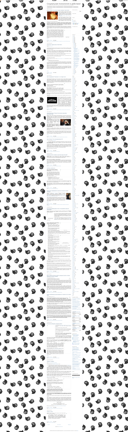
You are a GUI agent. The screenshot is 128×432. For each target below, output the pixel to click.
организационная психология (75, 195)
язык (72, 292)
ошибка (73, 196)
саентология (73, 229)
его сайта (64, 58)
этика (72, 289)
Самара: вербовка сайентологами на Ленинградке (76, 323)
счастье (73, 253)
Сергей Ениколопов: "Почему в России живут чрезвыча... (76, 53)
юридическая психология (74, 291)
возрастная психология (74, 95)
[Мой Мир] (75, 23)
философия (73, 275)
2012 (73, 41)
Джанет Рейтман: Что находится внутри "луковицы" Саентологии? (58, 10)
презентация (73, 211)
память (73, 197)
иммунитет (73, 127)
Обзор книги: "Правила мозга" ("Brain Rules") (54, 44)
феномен (73, 273)
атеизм (49, 151)
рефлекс (73, 228)
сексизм (73, 230)
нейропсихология (53, 188)
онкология (73, 194)
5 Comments (51, 40)
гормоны (73, 107)
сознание (73, 237)
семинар (73, 232)
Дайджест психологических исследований (76, 341)
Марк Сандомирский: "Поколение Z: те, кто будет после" (56, 76)
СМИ (72, 236)
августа (74, 46)
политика (73, 208)
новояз (73, 187)
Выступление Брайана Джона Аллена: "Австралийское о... (76, 60)
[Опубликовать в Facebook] (55, 40)
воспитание (52, 109)
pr (72, 295)
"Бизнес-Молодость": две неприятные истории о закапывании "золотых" (76, 301)
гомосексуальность (74, 106)
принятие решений (74, 213)
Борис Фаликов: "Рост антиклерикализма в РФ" (55, 139)
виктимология (53, 292)
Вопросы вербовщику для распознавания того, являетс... (76, 64)
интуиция (73, 132)
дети (55, 109)
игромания (73, 126)
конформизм (73, 150)
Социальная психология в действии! (64, 4)
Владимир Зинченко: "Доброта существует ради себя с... (76, 56)
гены (51, 188)
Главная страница (59, 424)
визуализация (73, 90)
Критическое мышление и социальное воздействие (76, 335)
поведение (58, 109)
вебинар (73, 88)
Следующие (48, 424)
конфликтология (74, 149)
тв (72, 255)
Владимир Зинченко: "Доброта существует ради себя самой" (57, 154)
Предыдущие (69, 424)
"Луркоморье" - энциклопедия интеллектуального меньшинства (75, 347)
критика (73, 154)
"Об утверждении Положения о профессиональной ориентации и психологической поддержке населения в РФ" (76, 350)
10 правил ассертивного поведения (75, 356)
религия (56, 151)
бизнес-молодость (74, 85)
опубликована (49, 195)
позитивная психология (74, 207)
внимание (73, 93)
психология (73, 217)
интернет (73, 131)
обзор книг (51, 73)
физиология (57, 188)
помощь (73, 209)
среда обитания (67, 204)
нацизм (54, 422)
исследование (58, 204)
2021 (73, 35)
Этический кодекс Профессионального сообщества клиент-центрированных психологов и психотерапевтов (76, 364)
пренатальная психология (75, 212)
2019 (73, 36)
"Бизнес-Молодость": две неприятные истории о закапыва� (76, 328)
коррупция (73, 153)
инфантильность (74, 133)
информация (73, 135)
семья (73, 233)
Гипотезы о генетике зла (51, 168)
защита (55, 320)
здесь (54, 296)
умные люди (68, 109)
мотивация (73, 176)
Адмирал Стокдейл (49, 376)
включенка (53, 320)
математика (73, 167)
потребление (60, 109)
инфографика (73, 134)
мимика (73, 168)
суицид (73, 252)
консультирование (74, 148)
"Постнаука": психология (74, 351)
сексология (73, 231)
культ (57, 292)
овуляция (73, 192)
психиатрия (73, 215)
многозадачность (74, 170)
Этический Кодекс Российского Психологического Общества (75, 361)
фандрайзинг (73, 271)
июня (74, 68)
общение (57, 320)
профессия (73, 214)
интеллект (73, 129)
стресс (73, 249)
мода (72, 172)
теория (58, 292)
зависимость (55, 204)
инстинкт (73, 128)
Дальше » (48, 107)
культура (54, 151)
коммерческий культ (74, 147)
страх (72, 248)
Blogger (77, 430)
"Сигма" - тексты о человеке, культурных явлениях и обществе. (76, 354)
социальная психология (64, 109)
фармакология (73, 272)
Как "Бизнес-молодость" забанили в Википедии (76, 316)
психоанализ (73, 216)
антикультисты (50, 292)
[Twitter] (74, 23)
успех (73, 270)
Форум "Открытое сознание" (76, 344)
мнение (73, 169)
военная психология (74, 94)
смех (72, 235)
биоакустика (73, 86)
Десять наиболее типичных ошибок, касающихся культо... (76, 62)
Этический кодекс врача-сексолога (75, 365)
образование (73, 189)
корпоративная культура (74, 152)
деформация (73, 115)
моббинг (73, 171)
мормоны (73, 175)
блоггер (73, 87)
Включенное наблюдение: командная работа (54, 323)
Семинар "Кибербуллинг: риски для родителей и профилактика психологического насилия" (76, 306)
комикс (73, 146)
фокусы (73, 277)
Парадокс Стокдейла (50, 361)
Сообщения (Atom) (61, 426)
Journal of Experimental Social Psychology (76, 357)
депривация (73, 113)
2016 (73, 38)
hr (72, 293)
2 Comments (51, 291)
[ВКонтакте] (73, 23)
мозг (72, 173)
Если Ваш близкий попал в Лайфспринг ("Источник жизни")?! (76, 308)
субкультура (73, 250)
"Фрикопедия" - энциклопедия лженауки (76, 355)
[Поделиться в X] (54, 40)
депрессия (73, 112)
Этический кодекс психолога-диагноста (76, 369)
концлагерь (73, 151)
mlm (72, 294)
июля (74, 47)
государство (51, 151)
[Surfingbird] (77, 23)
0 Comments (51, 72)
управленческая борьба (74, 269)
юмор (72, 290)
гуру (72, 111)
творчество (73, 256)
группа (54, 109)
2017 (73, 37)
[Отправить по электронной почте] (53, 40)
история (49, 422)
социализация (63, 204)
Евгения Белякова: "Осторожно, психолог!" (76, 309)
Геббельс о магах (50, 411)
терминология (73, 258)
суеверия (73, 251)
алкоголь (52, 204)
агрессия (49, 188)
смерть (73, 234)
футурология (73, 278)
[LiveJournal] (76, 23)
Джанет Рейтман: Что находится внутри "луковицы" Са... (75, 48)
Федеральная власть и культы (75, 300)
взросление (50, 109)
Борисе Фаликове (54, 140)
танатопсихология (74, 254)
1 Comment (51, 319)
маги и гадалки (52, 422)
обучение (73, 190)
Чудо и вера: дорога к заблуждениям (76, 298)
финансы (73, 276)
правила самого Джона (59, 58)
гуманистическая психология (75, 110)
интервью (73, 130)
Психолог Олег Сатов (75, 336)
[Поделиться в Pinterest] (55, 319)
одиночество (73, 193)
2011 (73, 42)
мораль (73, 174)
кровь (72, 155)
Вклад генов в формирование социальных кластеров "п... (76, 58)
